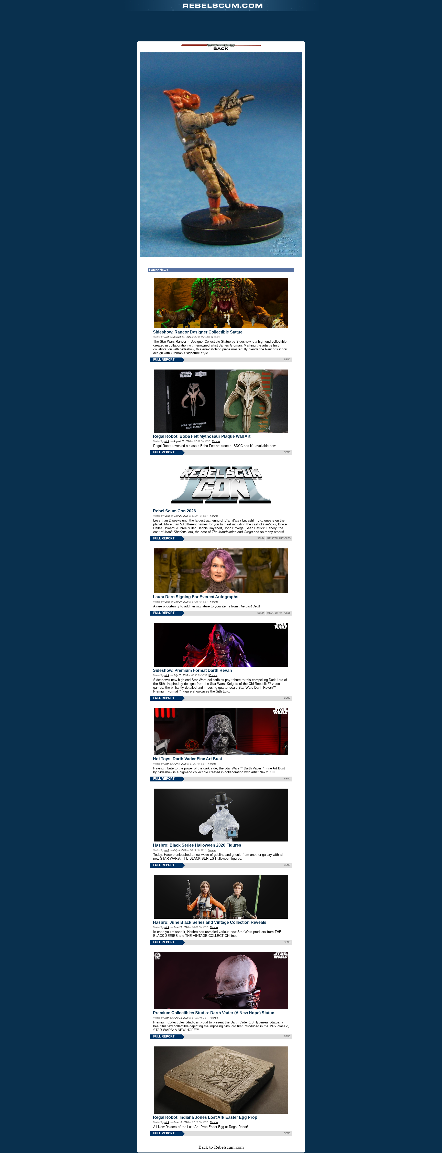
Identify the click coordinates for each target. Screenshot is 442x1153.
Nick (166, 337)
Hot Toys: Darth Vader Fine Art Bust (187, 759)
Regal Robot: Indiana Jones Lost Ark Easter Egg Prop (205, 1117)
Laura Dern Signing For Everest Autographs (195, 597)
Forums (216, 337)
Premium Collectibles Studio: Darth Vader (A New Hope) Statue (213, 1013)
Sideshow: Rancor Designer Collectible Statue (197, 332)
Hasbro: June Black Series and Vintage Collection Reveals (209, 922)
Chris (167, 516)
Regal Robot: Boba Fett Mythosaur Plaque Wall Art (201, 436)
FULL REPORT (163, 359)
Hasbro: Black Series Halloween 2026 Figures (197, 845)
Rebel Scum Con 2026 (174, 511)
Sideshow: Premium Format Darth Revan (192, 670)
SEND (287, 359)
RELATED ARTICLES (279, 538)
